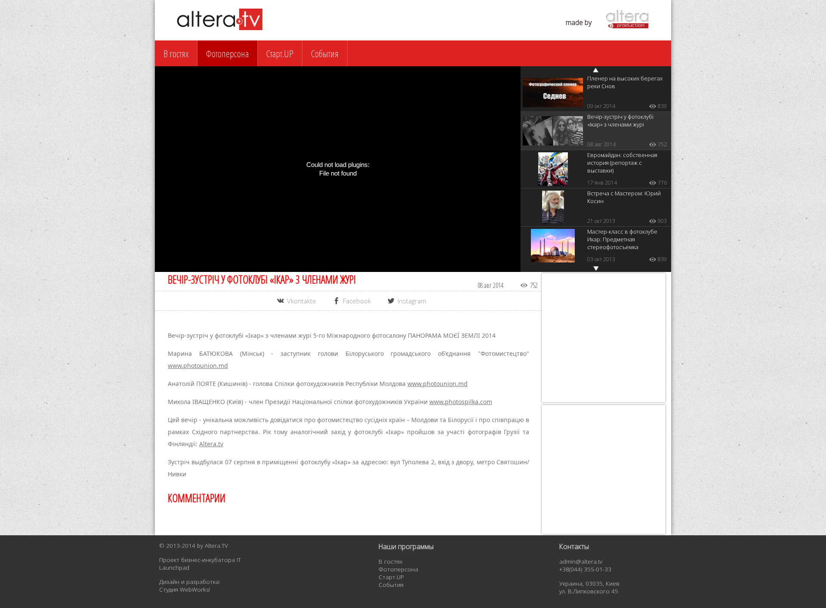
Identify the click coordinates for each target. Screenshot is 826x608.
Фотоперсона (227, 53)
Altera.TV (216, 545)
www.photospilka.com (460, 402)
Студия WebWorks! (184, 589)
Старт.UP (279, 53)
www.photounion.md (198, 365)
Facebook (357, 300)
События (325, 53)
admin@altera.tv (580, 561)
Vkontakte (301, 300)
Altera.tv (211, 444)
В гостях (175, 53)
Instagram (412, 300)
